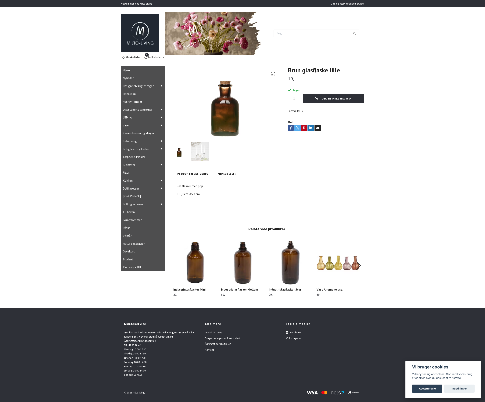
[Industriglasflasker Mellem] (242, 262)
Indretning (130, 141)
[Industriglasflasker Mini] (195, 262)
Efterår (127, 235)
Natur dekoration (134, 243)
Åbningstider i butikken (218, 344)
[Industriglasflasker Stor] (290, 262)
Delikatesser (131, 188)
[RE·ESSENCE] (132, 196)
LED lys (127, 117)
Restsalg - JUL (132, 267)
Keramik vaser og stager (138, 133)
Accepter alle (427, 388)
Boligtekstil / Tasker (136, 149)
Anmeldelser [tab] (227, 173)
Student (128, 259)
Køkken (128, 180)
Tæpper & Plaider (134, 157)
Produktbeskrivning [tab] (192, 173)
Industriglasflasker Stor (285, 289)
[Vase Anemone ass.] (338, 262)
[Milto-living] (140, 33)
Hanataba (129, 94)
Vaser (126, 125)
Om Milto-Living (213, 332)
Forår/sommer (132, 220)
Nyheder (128, 78)
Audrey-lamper (132, 101)
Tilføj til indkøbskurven (335, 98)
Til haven (129, 212)
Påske (126, 228)
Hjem (126, 70)
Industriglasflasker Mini (189, 289)
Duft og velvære (133, 204)
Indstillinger (459, 388)
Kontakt (209, 349)
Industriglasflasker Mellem (239, 289)
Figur (126, 172)
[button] (358, 266)
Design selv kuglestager (138, 86)
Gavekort (129, 251)
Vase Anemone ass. (330, 289)
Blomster (129, 165)
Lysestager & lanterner (137, 109)
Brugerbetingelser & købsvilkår (223, 338)
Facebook (295, 332)
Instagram (295, 338)
